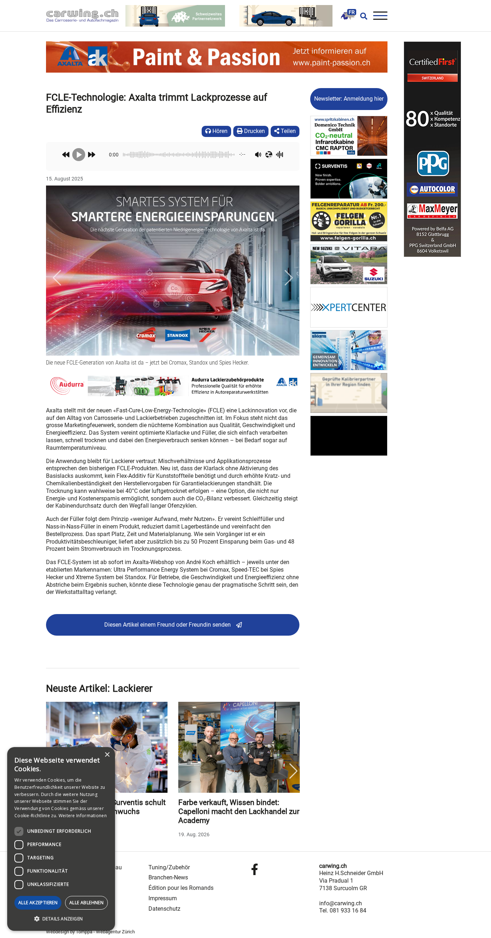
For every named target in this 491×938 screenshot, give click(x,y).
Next (293, 771)
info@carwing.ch (340, 903)
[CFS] (432, 149)
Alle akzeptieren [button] (38, 903)
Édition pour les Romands (181, 887)
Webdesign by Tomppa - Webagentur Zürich (90, 931)
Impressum (162, 898)
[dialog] (61, 839)
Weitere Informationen (83, 816)
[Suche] (361, 16)
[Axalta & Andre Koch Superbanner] (216, 56)
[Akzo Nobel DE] (348, 349)
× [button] (107, 755)
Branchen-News (168, 877)
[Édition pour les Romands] (348, 15)
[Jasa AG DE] (348, 435)
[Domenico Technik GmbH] (348, 135)
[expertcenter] (348, 306)
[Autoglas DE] (348, 392)
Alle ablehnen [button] (86, 903)
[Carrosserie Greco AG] (348, 221)
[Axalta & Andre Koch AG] (172, 385)
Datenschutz (164, 908)
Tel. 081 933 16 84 (342, 910)
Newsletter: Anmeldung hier (349, 98)
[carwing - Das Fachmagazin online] (85, 15)
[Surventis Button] (348, 178)
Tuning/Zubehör (169, 867)
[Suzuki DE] (348, 264)
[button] (57, 278)
